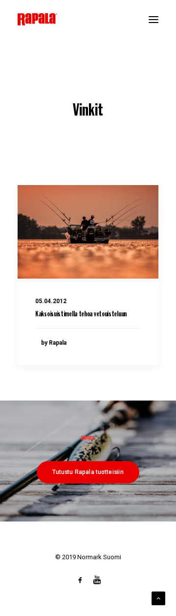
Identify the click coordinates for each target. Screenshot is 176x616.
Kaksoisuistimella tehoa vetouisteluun (81, 314)
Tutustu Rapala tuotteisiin (88, 471)
